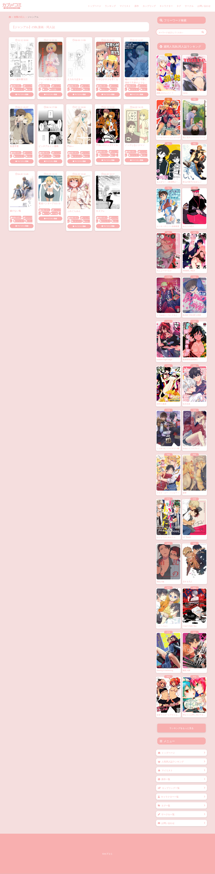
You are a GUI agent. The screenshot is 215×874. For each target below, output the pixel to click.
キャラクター (166, 5)
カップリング (149, 5)
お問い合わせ (204, 5)
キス (46, 89)
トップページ (94, 5)
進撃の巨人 (16, 86)
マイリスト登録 (22, 94)
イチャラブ (19, 89)
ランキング (110, 5)
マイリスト (125, 5)
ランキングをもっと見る (181, 728)
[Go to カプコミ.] (10, 17)
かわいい (105, 89)
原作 (136, 5)
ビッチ (57, 156)
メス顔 (114, 89)
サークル (189, 5)
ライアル (47, 156)
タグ (179, 5)
